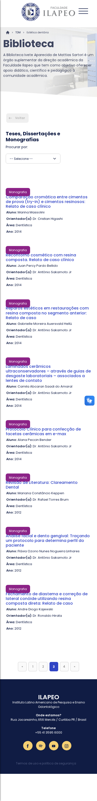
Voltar (20, 118)
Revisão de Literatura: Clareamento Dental (42, 485)
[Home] (48, 12)
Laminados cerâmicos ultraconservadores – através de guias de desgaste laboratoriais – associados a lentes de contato (48, 374)
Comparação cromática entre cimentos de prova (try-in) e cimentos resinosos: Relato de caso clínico (47, 201)
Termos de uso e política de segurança (46, 763)
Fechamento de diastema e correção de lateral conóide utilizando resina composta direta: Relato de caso (47, 598)
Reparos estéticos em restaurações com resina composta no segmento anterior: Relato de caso (47, 312)
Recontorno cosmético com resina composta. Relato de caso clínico (41, 257)
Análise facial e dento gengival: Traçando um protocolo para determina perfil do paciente (48, 540)
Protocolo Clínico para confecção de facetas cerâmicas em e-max (43, 431)
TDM (18, 32)
